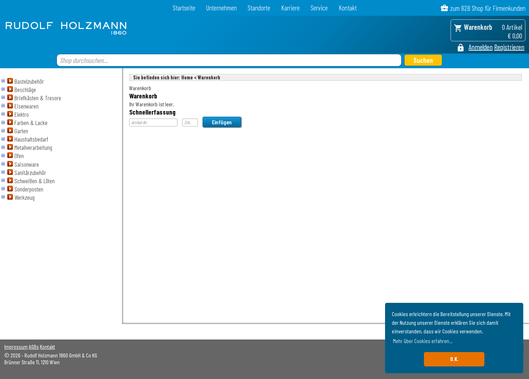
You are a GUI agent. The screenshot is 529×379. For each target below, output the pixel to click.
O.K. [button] (454, 359)
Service (319, 8)
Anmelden (481, 46)
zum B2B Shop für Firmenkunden (487, 8)
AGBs (34, 346)
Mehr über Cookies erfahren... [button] (422, 340)
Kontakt (348, 8)
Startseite (184, 8)
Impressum (16, 346)
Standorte (259, 8)
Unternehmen (221, 8)
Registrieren (509, 46)
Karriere (290, 8)
